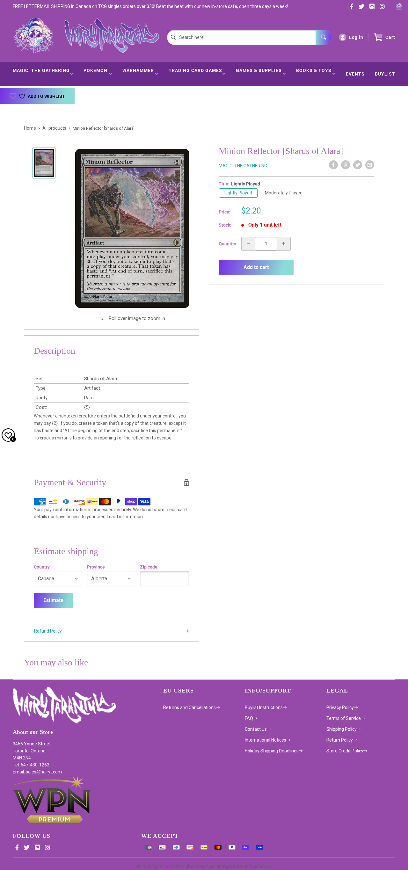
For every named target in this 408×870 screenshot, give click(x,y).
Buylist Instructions (264, 707)
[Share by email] (369, 164)
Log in (356, 37)
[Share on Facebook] (333, 164)
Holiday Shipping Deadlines (272, 750)
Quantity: (228, 243)
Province (96, 567)
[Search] (323, 37)
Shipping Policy (341, 729)
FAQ (249, 718)
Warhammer (138, 74)
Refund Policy (48, 631)
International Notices (265, 740)
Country (42, 567)
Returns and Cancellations (189, 707)
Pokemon (95, 74)
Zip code (148, 567)
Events (355, 73)
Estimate (53, 600)
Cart (390, 37)
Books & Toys (314, 74)
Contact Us (256, 729)
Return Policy (339, 740)
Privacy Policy (340, 707)
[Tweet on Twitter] (357, 164)
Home (30, 128)
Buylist (385, 73)
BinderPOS (261, 866)
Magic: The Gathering (41, 74)
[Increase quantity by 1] (283, 243)
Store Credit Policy (344, 750)
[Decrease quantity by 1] (248, 243)
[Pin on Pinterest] (345, 164)
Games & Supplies (259, 74)
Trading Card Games (195, 74)
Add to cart (256, 267)
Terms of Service (343, 718)
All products (54, 128)
